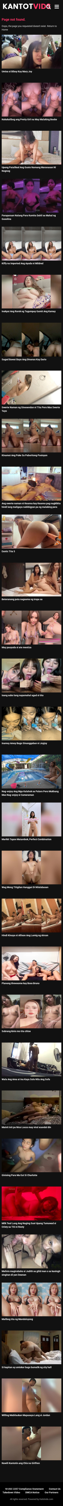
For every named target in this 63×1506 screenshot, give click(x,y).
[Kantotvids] (27, 6)
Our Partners (51, 1492)
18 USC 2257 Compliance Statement (24, 1489)
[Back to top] (56, 1499)
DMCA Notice (32, 1492)
